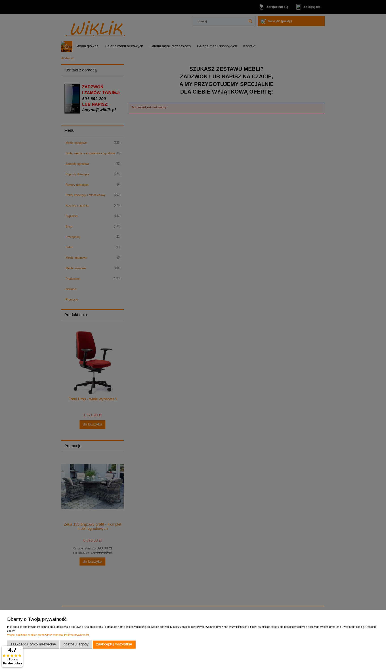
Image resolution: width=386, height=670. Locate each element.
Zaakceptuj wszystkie (114, 644)
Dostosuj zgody (76, 644)
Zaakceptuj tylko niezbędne (33, 644)
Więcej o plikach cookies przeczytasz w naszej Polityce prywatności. (48, 635)
